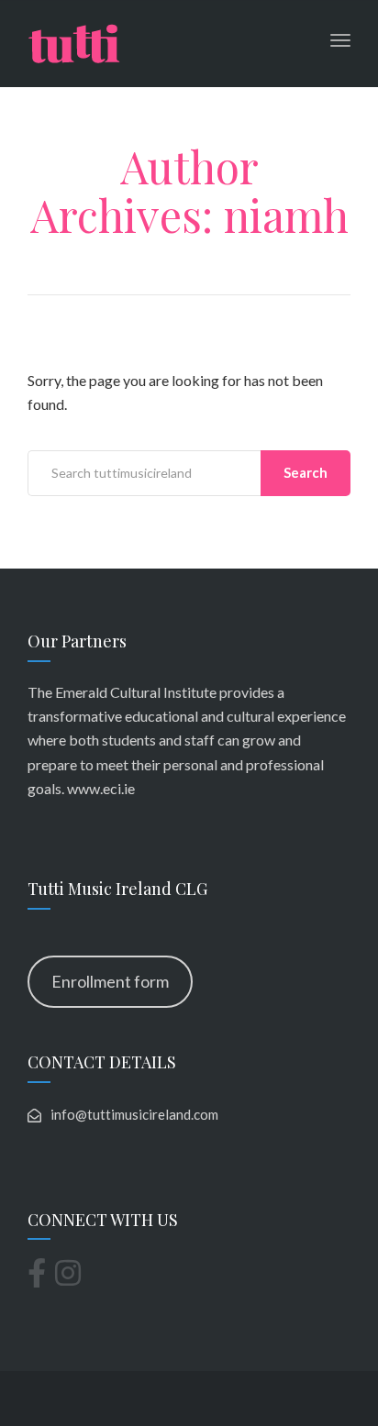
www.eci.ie (101, 788)
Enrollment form (110, 981)
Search (306, 472)
